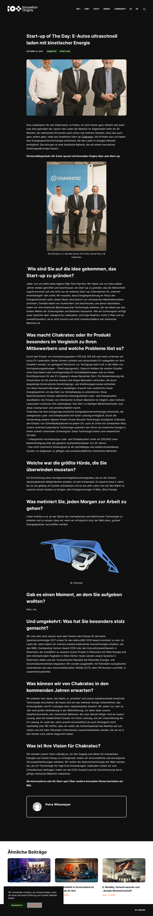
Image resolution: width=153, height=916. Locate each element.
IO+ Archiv (140, 910)
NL (131, 9)
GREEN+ (107, 9)
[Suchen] (144, 9)
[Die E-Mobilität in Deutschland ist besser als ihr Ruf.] (76, 870)
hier (28, 785)
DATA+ (97, 9)
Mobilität (52, 51)
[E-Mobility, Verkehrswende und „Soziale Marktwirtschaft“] (123, 870)
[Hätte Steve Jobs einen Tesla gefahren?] (29, 870)
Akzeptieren (17, 905)
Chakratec (87, 136)
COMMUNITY (120, 9)
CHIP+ (87, 9)
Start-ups (65, 51)
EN (137, 9)
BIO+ (78, 9)
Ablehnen (34, 905)
